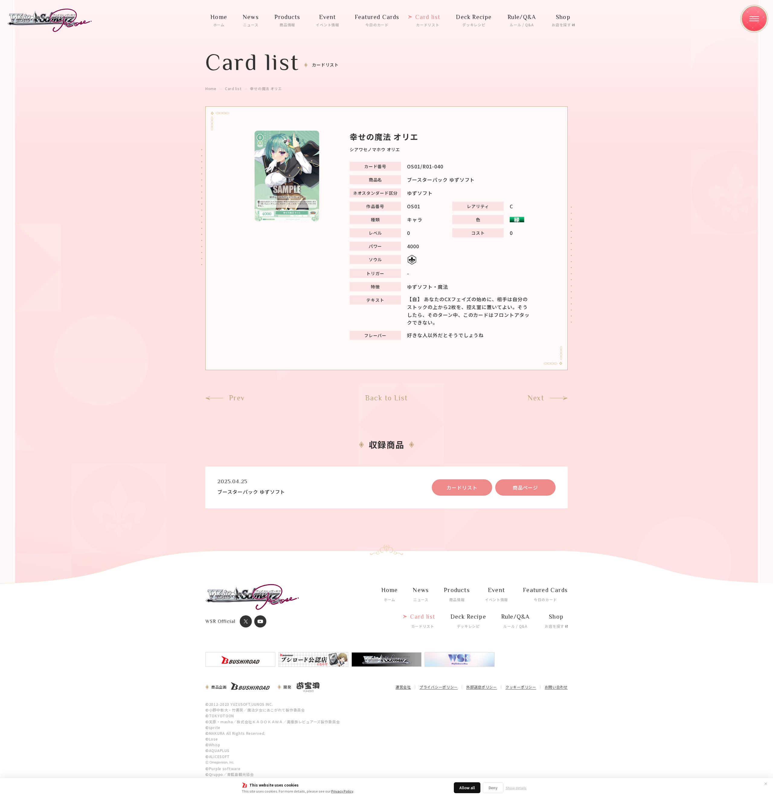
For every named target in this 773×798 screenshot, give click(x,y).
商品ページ (525, 487)
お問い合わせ (556, 687)
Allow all (467, 787)
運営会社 (403, 687)
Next (536, 398)
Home (211, 88)
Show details (516, 788)
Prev (237, 398)
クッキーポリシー (520, 687)
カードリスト (462, 487)
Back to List (386, 398)
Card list (233, 88)
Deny (493, 787)
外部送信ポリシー (481, 687)
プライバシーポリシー (438, 687)
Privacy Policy (342, 791)
